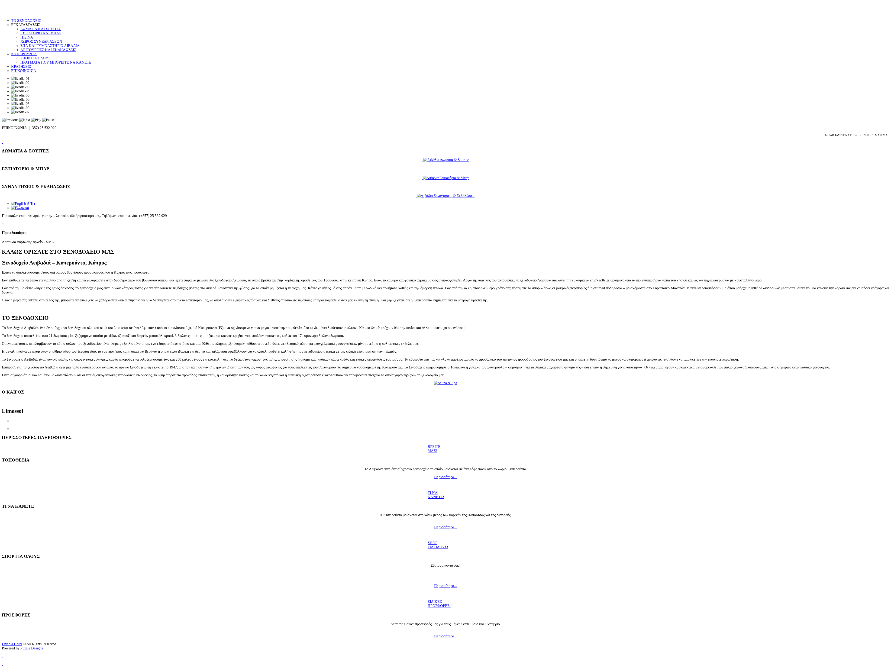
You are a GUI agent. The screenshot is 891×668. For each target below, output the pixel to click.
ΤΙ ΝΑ (433, 493)
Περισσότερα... (445, 477)
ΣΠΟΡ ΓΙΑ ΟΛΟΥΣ (35, 58)
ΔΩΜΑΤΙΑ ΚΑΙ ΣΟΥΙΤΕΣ (40, 29)
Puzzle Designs (31, 648)
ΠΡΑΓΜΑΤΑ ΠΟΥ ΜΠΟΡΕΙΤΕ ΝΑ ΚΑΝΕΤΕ (55, 62)
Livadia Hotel (12, 644)
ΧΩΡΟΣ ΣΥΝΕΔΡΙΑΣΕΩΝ (41, 41)
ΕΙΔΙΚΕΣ (435, 601)
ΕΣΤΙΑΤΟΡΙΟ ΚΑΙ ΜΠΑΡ (40, 33)
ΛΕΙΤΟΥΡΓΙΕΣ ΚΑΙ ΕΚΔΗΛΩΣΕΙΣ (48, 50)
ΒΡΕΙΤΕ (434, 447)
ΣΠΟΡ (432, 543)
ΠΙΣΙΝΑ (26, 37)
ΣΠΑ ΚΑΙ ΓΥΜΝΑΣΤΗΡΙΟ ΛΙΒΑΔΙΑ (50, 46)
